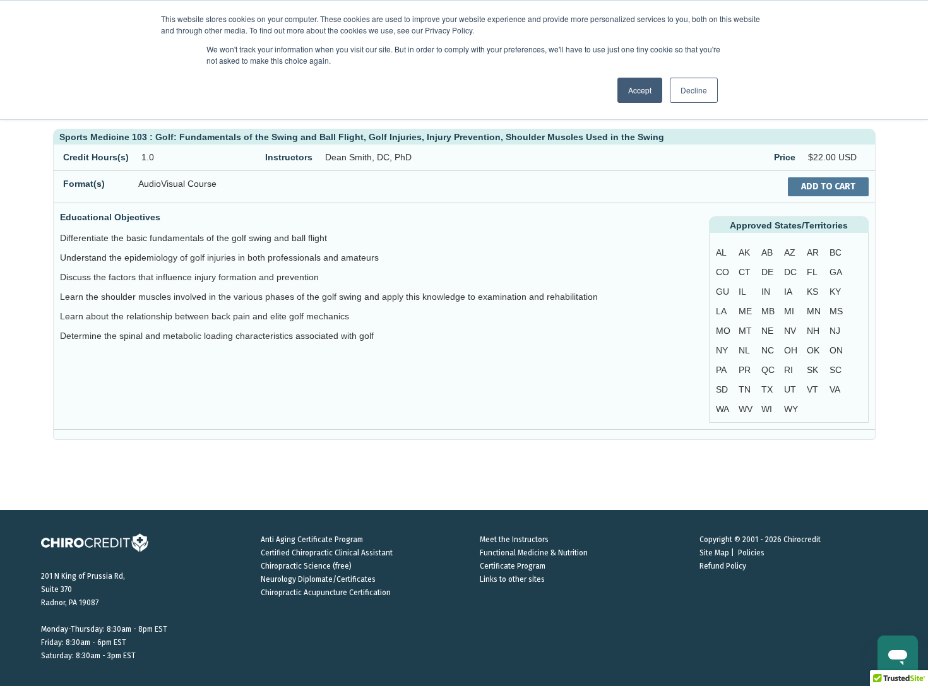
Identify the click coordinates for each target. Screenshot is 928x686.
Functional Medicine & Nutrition (534, 552)
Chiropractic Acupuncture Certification (326, 592)
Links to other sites (512, 579)
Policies (751, 552)
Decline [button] (694, 90)
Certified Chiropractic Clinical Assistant (327, 552)
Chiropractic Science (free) (306, 566)
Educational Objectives (110, 217)
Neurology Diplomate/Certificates (318, 579)
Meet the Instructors (514, 539)
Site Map (714, 552)
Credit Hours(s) (96, 157)
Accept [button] (639, 90)
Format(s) (84, 184)
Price (784, 157)
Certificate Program (512, 566)
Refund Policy (722, 566)
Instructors (288, 157)
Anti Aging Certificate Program (312, 539)
